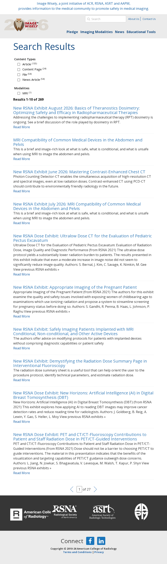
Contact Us (149, 19)
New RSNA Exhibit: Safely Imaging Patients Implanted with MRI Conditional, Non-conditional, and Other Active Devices (73, 331)
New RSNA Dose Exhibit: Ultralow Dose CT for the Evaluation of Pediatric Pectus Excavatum (82, 238)
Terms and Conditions (77, 552)
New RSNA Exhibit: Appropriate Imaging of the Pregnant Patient (75, 287)
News (119, 32)
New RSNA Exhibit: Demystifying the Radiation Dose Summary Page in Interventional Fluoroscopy (80, 363)
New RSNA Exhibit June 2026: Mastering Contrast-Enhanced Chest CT (79, 171)
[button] (88, 18)
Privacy (99, 552)
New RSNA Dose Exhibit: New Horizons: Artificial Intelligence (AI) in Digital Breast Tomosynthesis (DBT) (83, 395)
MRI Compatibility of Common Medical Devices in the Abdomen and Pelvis (77, 142)
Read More (21, 127)
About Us (133, 19)
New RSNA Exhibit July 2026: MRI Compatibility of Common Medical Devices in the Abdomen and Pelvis (77, 206)
